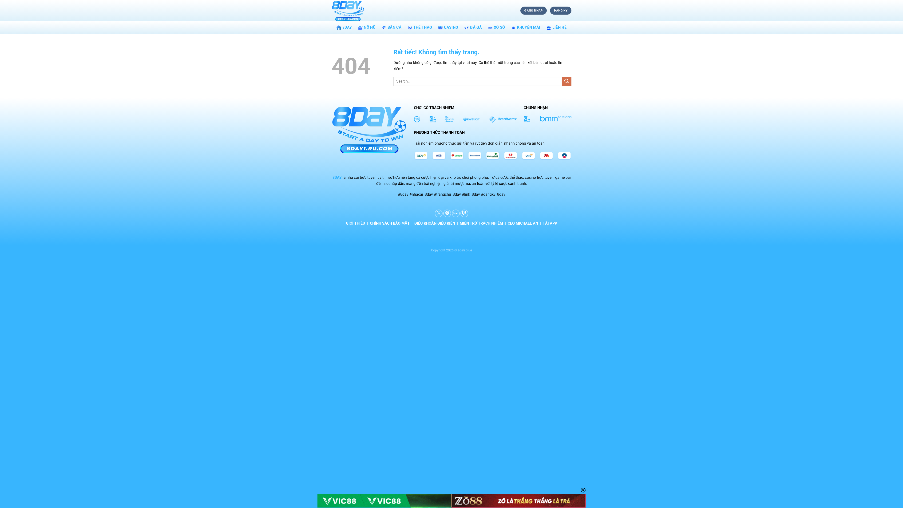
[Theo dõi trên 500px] (456, 213)
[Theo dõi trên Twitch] (464, 213)
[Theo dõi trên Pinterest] (447, 213)
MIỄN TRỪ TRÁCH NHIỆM (481, 223)
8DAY (347, 27)
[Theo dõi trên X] (439, 213)
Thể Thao (422, 27)
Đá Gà (476, 27)
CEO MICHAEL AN (523, 223)
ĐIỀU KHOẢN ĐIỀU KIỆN (434, 223)
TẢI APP (550, 223)
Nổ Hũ (370, 27)
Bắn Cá (394, 27)
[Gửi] (566, 81)
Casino (451, 27)
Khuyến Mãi (528, 27)
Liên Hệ (559, 27)
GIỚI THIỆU (355, 223)
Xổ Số (499, 27)
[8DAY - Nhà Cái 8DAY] (355, 10)
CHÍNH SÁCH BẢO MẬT (390, 223)
